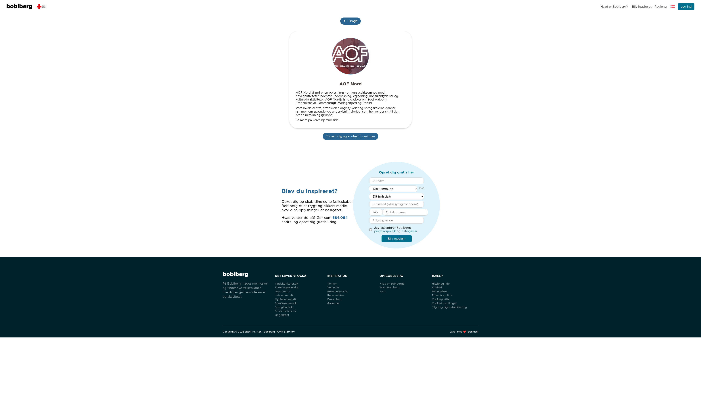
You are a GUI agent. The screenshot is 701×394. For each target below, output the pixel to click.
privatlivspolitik (385, 231)
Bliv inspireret (641, 6)
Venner (332, 283)
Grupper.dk (282, 291)
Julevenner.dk (284, 295)
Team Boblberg (390, 287)
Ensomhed (334, 299)
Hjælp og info (441, 283)
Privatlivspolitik (442, 295)
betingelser (409, 231)
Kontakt (437, 287)
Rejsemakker (335, 295)
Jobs (383, 291)
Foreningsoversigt (287, 287)
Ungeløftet (282, 314)
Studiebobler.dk (285, 311)
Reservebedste (337, 291)
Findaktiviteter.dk (286, 283)
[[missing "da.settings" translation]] (672, 6)
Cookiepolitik (440, 299)
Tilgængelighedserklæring (449, 307)
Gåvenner (333, 303)
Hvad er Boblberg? (614, 6)
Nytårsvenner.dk (285, 299)
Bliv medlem (396, 238)
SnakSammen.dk (286, 303)
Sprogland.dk (284, 307)
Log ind (686, 6)
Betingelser (439, 291)
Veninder (333, 287)
